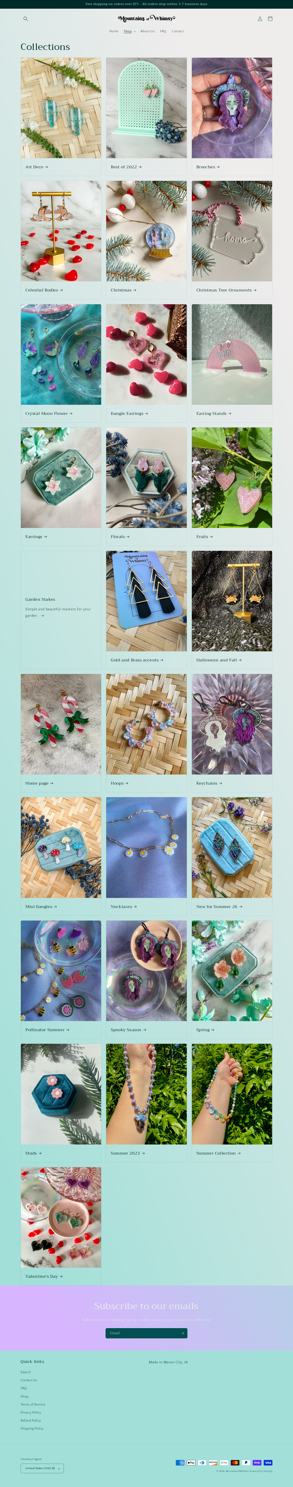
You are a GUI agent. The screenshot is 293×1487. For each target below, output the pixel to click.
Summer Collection (216, 1153)
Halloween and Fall (216, 660)
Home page (37, 783)
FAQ (24, 1388)
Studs (31, 1153)
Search (26, 1372)
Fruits (202, 536)
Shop (24, 1396)
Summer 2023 (125, 1153)
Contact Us (29, 1380)
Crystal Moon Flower (46, 413)
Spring (203, 1030)
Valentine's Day (41, 1276)
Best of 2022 (124, 167)
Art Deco (34, 167)
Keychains (206, 783)
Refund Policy (31, 1420)
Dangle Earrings (127, 413)
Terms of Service (33, 1404)
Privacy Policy (31, 1412)
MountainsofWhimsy (237, 1471)
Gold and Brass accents (135, 660)
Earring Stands (211, 413)
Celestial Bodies (41, 290)
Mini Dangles (38, 906)
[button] (26, 19)
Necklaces (121, 906)
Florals (118, 536)
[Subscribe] (182, 1333)
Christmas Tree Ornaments (224, 290)
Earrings (33, 536)
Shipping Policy (32, 1428)
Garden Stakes (40, 599)
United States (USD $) (40, 1468)
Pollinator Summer (45, 1030)
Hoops (117, 783)
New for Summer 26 (217, 906)
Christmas (121, 290)
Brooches (205, 167)
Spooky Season (126, 1030)
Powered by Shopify (261, 1471)
